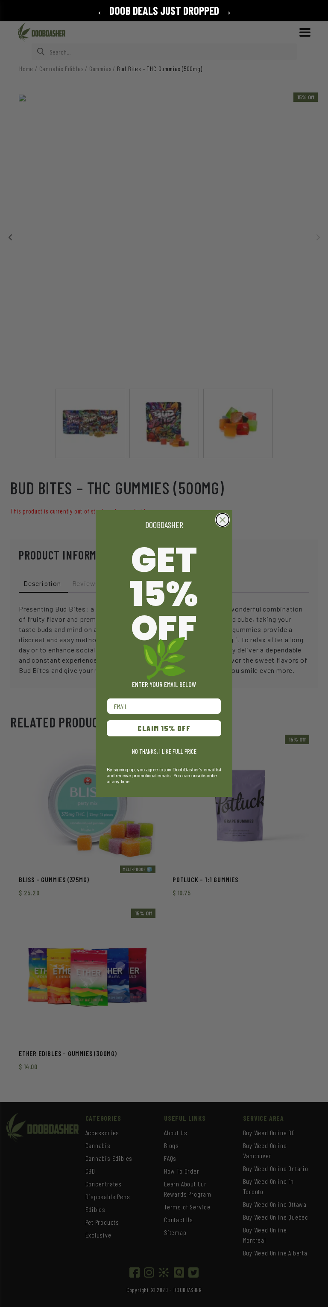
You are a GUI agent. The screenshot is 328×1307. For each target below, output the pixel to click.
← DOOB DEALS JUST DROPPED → (164, 10)
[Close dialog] (222, 520)
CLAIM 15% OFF (164, 728)
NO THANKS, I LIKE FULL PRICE (164, 751)
